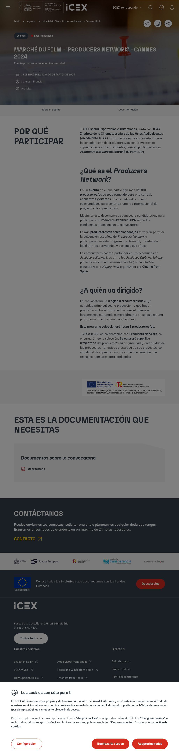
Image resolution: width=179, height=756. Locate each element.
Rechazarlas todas (110, 743)
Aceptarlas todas (150, 743)
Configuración (27, 743)
